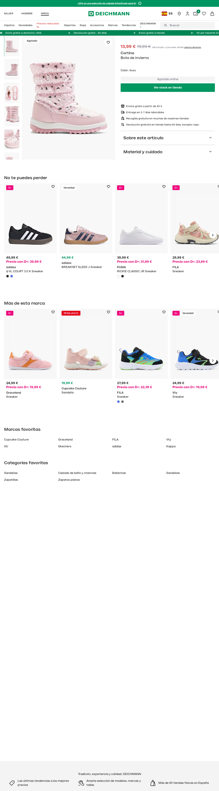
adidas (116, 446)
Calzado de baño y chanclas (77, 473)
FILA (115, 439)
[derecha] (212, 235)
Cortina (127, 53)
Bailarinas (119, 473)
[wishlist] (204, 13)
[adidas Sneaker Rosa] (86, 235)
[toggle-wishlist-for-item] (108, 42)
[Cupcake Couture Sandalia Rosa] (86, 360)
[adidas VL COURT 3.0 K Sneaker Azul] (11, 276)
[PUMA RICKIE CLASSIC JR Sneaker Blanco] (118, 276)
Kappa (171, 446)
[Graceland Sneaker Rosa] (30, 360)
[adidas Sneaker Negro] (30, 235)
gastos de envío (192, 47)
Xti (6, 446)
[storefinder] (179, 13)
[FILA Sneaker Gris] (122, 401)
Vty (168, 439)
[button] (68, 98)
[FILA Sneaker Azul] (141, 360)
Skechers (64, 446)
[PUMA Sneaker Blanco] (141, 235)
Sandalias (11, 473)
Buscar (175, 25)
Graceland (65, 439)
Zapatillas (11, 479)
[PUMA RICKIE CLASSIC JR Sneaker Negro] (122, 276)
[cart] (212, 13)
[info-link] (140, 3)
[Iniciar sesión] (187, 13)
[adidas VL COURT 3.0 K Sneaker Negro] (7, 276)
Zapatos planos (69, 479)
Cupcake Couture (16, 439)
